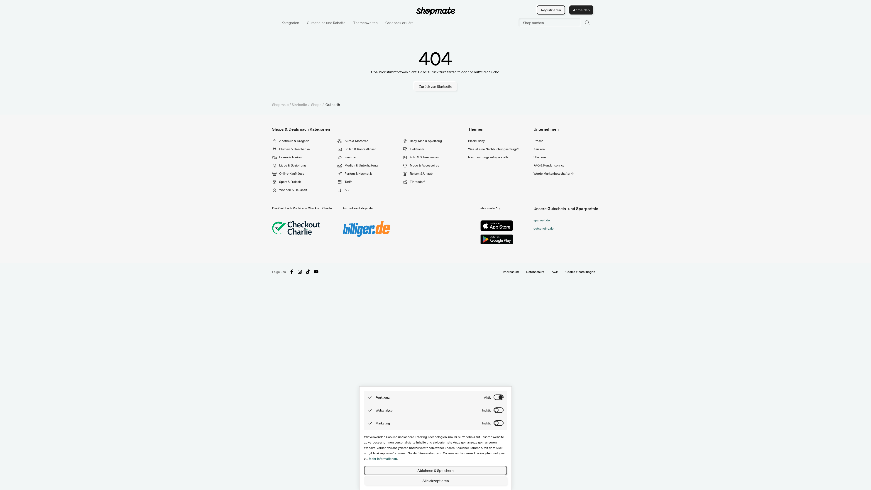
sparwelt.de (541, 220)
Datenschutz (535, 272)
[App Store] (496, 225)
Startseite (299, 104)
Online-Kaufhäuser (292, 174)
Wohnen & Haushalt (293, 190)
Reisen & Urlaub (421, 174)
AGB (555, 272)
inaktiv (486, 410)
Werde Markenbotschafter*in (553, 174)
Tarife (348, 182)
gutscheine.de (543, 228)
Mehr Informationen (383, 459)
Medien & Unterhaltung (361, 165)
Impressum (511, 272)
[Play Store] (496, 239)
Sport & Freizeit (290, 182)
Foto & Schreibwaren (424, 157)
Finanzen (350, 157)
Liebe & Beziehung (292, 165)
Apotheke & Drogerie (294, 141)
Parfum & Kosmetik (358, 174)
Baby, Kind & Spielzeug (425, 141)
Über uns (539, 157)
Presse (538, 141)
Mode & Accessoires (424, 165)
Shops (316, 104)
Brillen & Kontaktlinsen (360, 149)
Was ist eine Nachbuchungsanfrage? (493, 149)
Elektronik (416, 149)
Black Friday (476, 141)
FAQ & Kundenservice (549, 165)
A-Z (347, 190)
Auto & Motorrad (356, 141)
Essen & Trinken (290, 157)
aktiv (487, 397)
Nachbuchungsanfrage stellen (489, 157)
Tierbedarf (417, 182)
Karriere (539, 149)
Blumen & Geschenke (294, 149)
